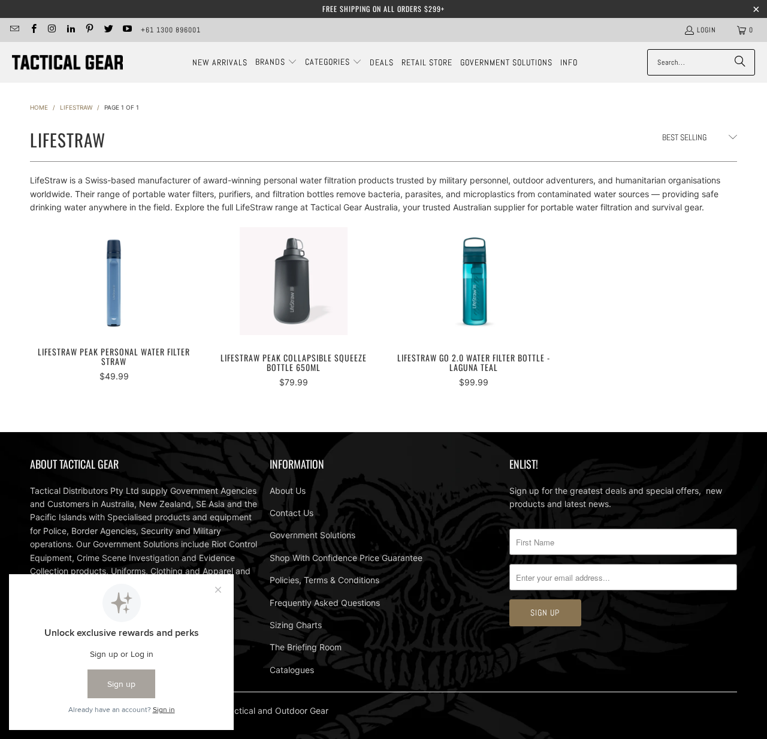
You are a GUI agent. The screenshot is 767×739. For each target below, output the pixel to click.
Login (706, 30)
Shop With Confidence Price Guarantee (346, 558)
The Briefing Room (306, 647)
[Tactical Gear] (67, 62)
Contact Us (291, 513)
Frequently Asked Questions (325, 603)
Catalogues (292, 670)
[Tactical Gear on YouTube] (127, 30)
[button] (276, 62)
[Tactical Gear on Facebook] (33, 30)
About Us (288, 490)
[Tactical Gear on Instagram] (52, 30)
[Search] (740, 62)
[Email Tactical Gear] (14, 30)
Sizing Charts (296, 625)
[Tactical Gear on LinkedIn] (70, 30)
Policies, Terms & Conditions (324, 580)
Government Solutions (312, 535)
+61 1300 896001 (171, 30)
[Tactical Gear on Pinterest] (89, 30)
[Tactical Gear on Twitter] (107, 30)
